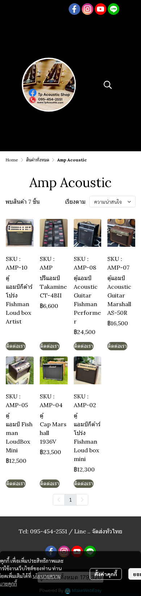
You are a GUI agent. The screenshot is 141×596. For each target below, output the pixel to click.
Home (11, 159)
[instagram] (87, 9)
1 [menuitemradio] (70, 499)
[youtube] (100, 9)
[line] (113, 9)
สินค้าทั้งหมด (37, 159)
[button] (108, 85)
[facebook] (74, 9)
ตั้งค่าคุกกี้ (105, 574)
